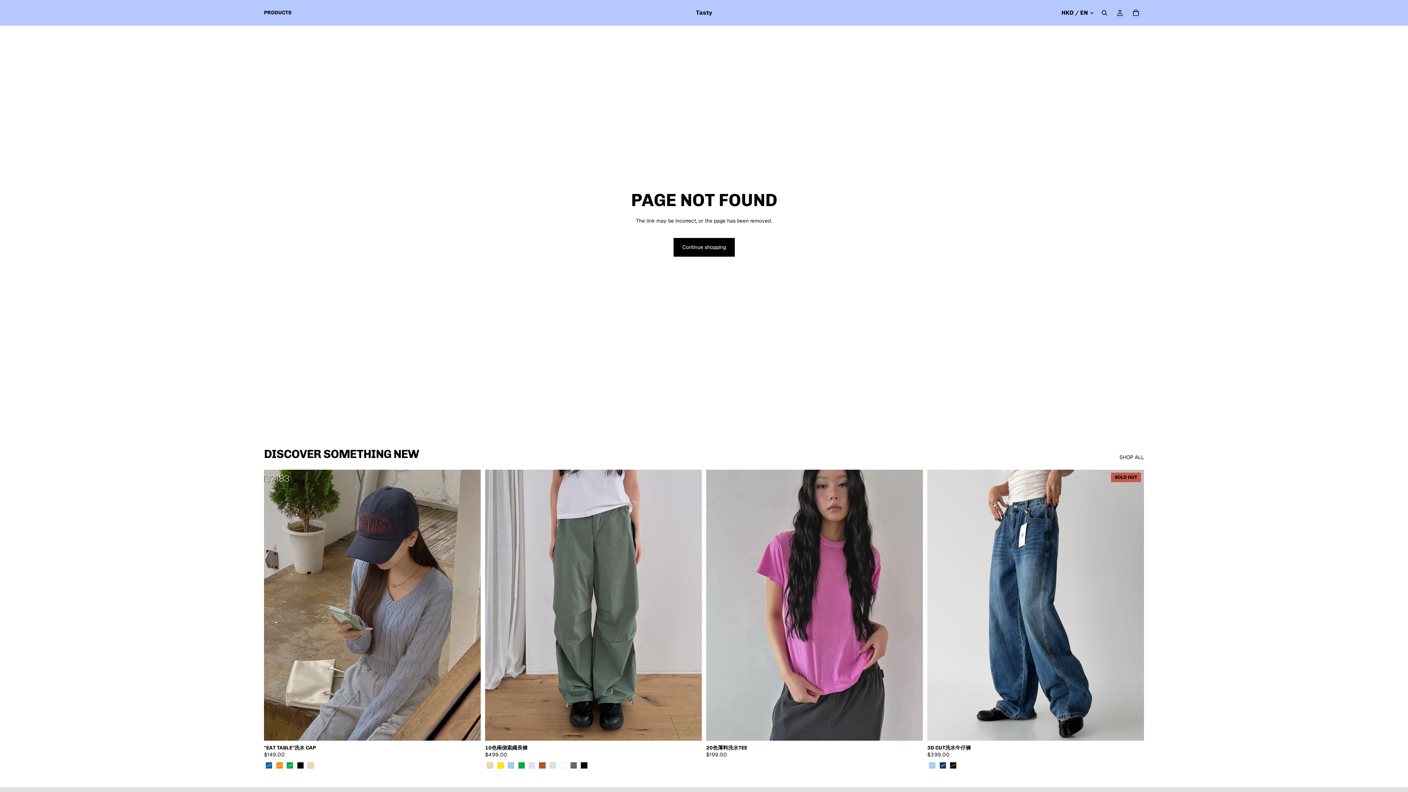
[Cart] (1136, 13)
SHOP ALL (1131, 457)
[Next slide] (470, 605)
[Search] (1104, 13)
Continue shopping (704, 247)
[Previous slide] (275, 605)
